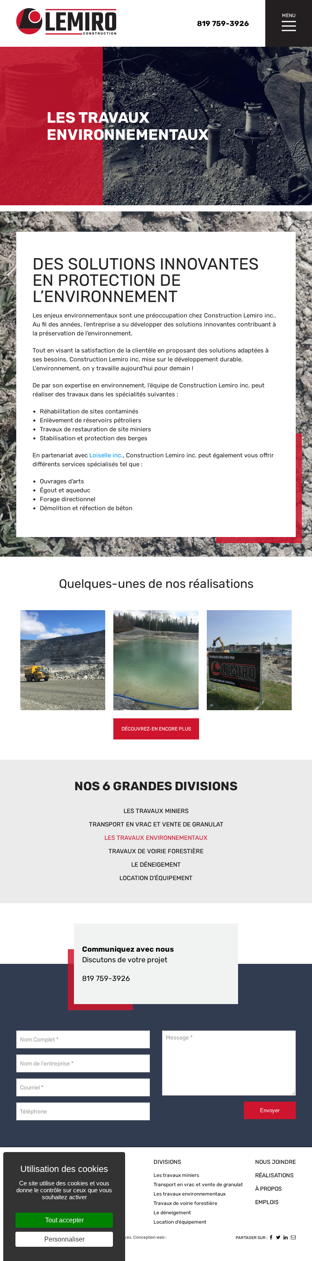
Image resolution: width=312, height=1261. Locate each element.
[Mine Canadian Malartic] (62, 660)
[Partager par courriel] (293, 1237)
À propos (268, 1188)
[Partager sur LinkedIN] (286, 1237)
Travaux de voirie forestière (156, 851)
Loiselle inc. (106, 455)
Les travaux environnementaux (156, 837)
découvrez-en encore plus (156, 729)
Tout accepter (64, 1220)
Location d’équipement (156, 878)
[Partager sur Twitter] (278, 1237)
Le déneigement (156, 864)
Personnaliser (64, 1239)
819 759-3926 (106, 978)
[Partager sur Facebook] (271, 1237)
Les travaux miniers (156, 811)
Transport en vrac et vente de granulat (156, 824)
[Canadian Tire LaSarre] (249, 660)
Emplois (267, 1202)
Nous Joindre (275, 1162)
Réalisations (274, 1175)
